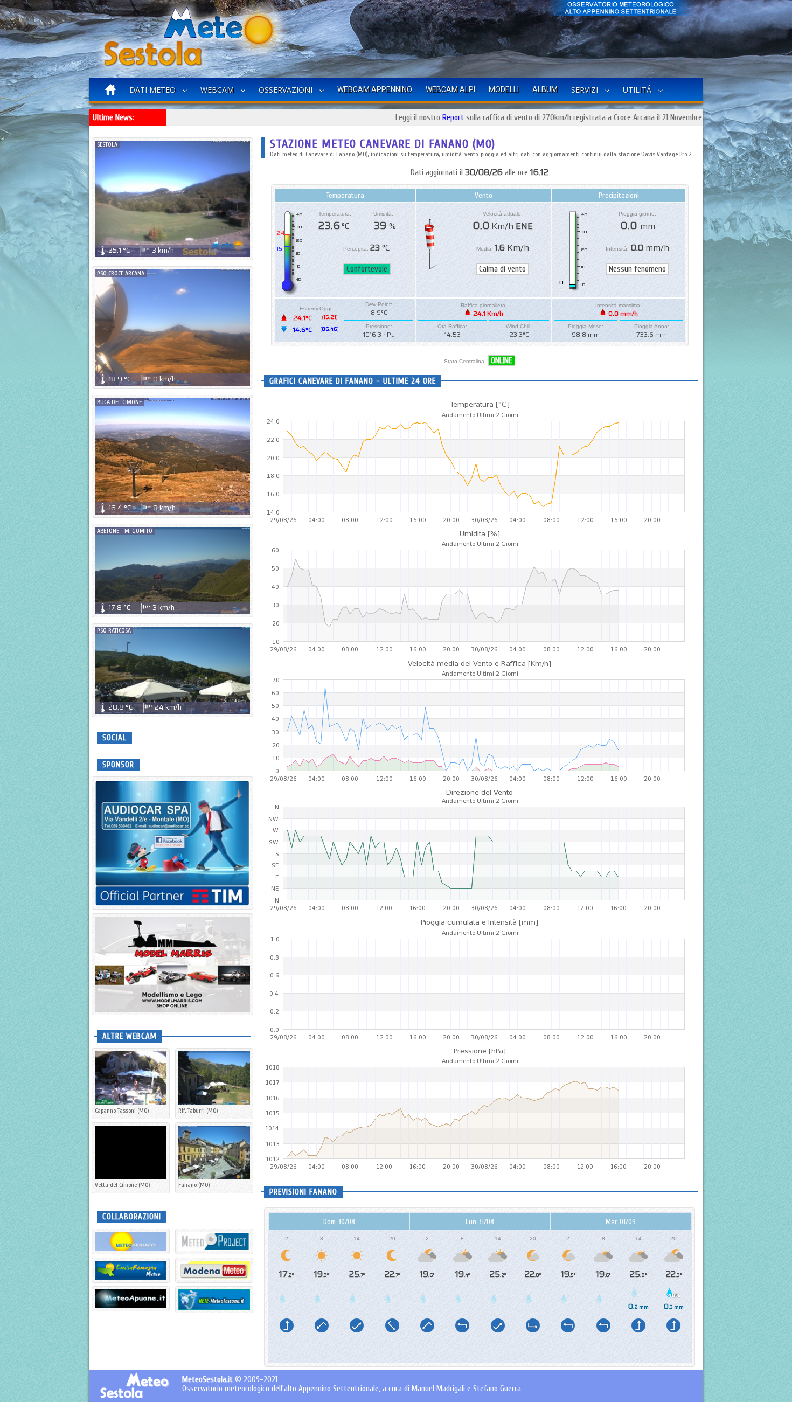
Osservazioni (285, 90)
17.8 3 (141, 607)
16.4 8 (142, 507)
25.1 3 (141, 250)
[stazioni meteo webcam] (214, 1241)
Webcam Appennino (374, 89)
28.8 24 (145, 707)
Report (408, 117)
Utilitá (637, 90)
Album (545, 89)
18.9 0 (142, 379)
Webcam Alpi (450, 89)
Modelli (504, 89)
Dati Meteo (152, 90)
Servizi (584, 90)
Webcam (217, 90)
